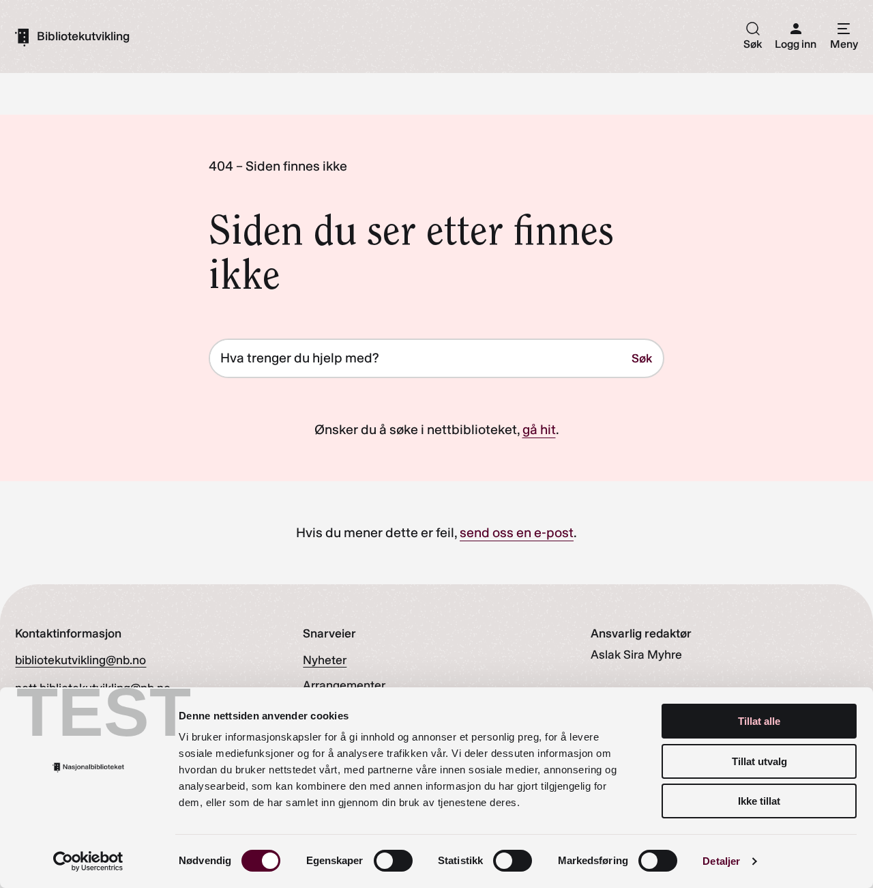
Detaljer (721, 861)
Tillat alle (759, 721)
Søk (642, 358)
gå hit (539, 429)
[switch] (393, 861)
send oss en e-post (517, 532)
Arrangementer (344, 685)
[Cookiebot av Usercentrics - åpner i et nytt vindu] (88, 861)
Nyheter (324, 660)
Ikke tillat (759, 801)
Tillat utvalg (759, 761)
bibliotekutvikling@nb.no (80, 660)
